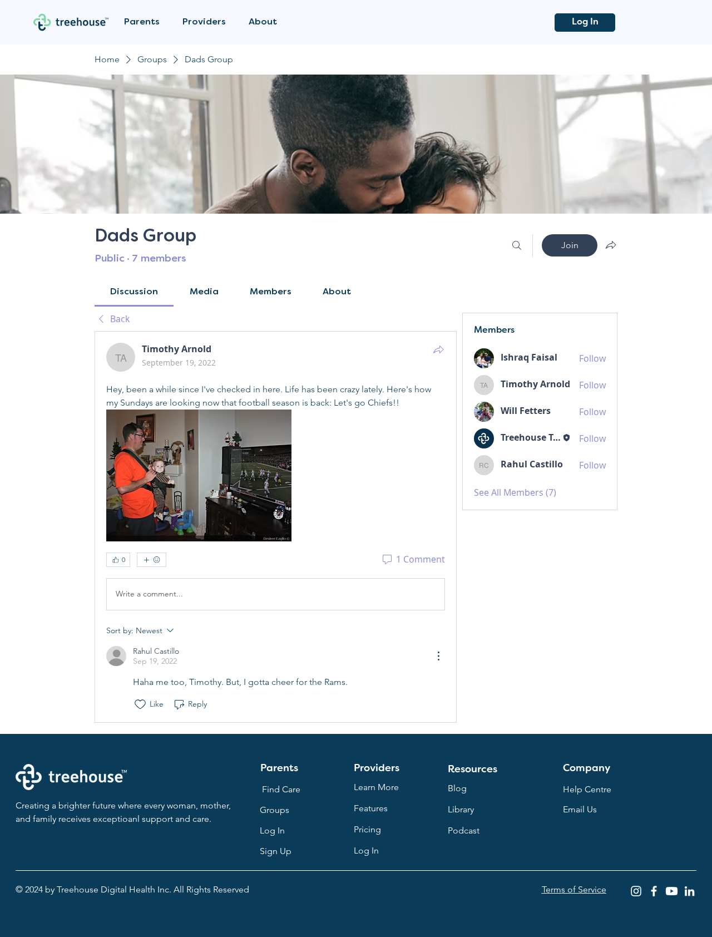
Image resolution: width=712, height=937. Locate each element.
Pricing (367, 829)
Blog (457, 788)
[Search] (516, 245)
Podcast (463, 830)
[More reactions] (151, 560)
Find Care (281, 789)
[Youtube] (672, 891)
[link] (134, 292)
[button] (145, 22)
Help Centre (587, 789)
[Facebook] (654, 891)
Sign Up (275, 851)
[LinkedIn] (689, 891)
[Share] (438, 349)
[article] (276, 527)
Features (371, 808)
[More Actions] (438, 656)
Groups (274, 810)
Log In (366, 850)
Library (461, 809)
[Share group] (610, 244)
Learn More (376, 787)
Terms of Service (574, 889)
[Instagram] (636, 891)
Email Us (580, 809)
